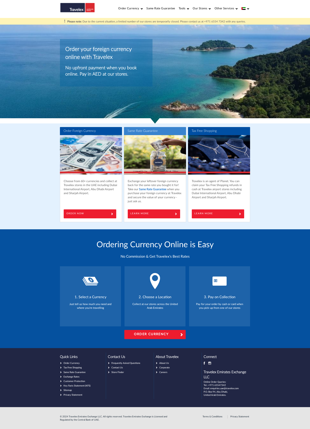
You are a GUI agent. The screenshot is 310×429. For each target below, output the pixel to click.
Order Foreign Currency (80, 131)
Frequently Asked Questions (125, 363)
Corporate (164, 368)
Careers (163, 372)
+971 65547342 (217, 385)
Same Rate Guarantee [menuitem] (160, 8)
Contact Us (117, 368)
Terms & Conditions (212, 417)
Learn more (139, 213)
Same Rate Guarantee (143, 131)
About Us (164, 363)
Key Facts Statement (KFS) (77, 386)
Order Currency (151, 334)
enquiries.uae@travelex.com (224, 388)
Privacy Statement (73, 395)
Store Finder (117, 372)
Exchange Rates (71, 377)
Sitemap (68, 390)
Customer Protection (74, 381)
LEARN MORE (203, 213)
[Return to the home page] (77, 8)
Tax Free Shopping (204, 131)
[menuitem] (130, 8)
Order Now (75, 213)
